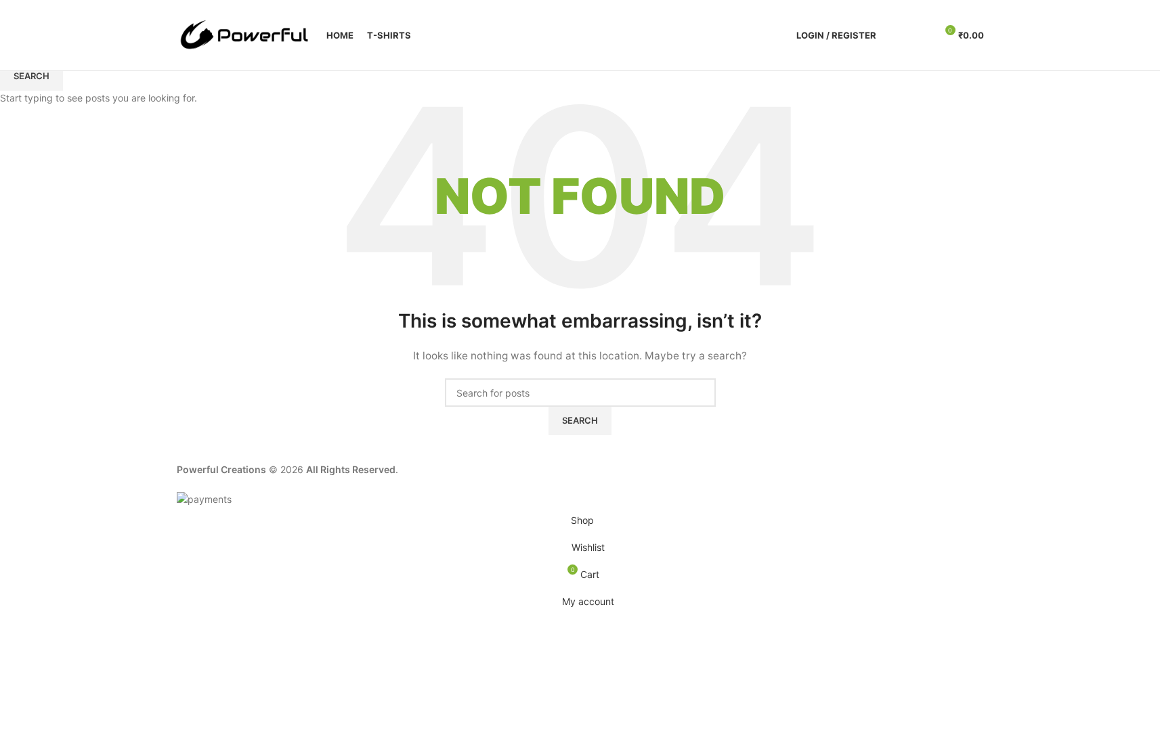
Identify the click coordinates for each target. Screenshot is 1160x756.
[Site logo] (245, 34)
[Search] (895, 35)
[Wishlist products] (919, 35)
